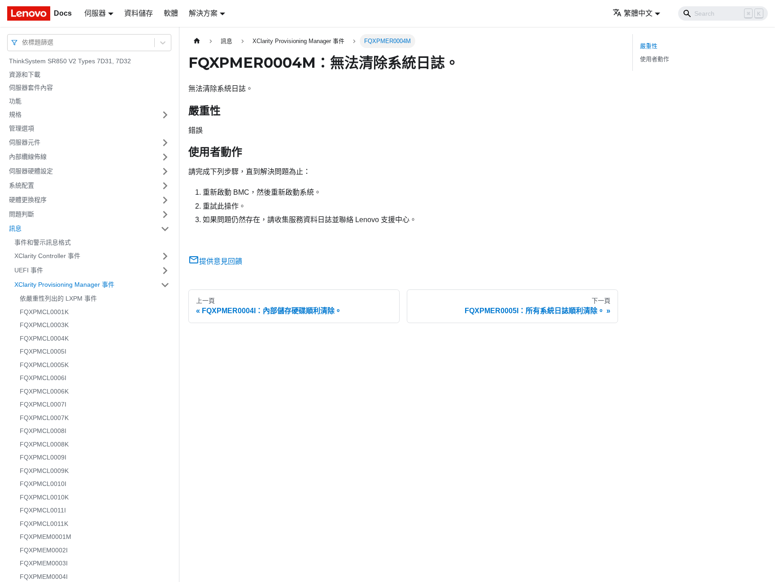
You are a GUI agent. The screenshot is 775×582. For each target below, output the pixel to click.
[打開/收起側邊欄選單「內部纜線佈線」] (165, 157)
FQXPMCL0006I (43, 377)
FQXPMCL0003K (44, 324)
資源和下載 (24, 74)
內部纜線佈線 (28, 156)
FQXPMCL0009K (44, 470)
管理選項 (21, 128)
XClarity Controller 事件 (47, 255)
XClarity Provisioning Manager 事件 (64, 284)
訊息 (15, 228)
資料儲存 (138, 13)
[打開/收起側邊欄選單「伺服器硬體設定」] (165, 171)
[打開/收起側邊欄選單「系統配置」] (165, 186)
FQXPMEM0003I (44, 563)
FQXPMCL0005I (43, 351)
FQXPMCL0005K (44, 364)
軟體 (171, 13)
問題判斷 (21, 214)
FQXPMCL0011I (43, 510)
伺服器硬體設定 (31, 171)
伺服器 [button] (95, 13)
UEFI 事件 (28, 270)
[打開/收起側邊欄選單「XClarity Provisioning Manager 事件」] (165, 285)
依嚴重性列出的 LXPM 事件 (58, 298)
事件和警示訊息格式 (42, 242)
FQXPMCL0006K (44, 391)
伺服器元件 (24, 142)
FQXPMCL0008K (44, 444)
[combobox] (23, 42)
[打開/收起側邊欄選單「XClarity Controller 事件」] (165, 256)
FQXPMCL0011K (44, 523)
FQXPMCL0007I (43, 404)
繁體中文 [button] (638, 13)
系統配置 (21, 185)
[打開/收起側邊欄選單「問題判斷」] (165, 214)
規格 (15, 114)
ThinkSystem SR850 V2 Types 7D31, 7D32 (70, 61)
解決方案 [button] (203, 13)
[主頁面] (196, 41)
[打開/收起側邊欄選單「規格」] (165, 115)
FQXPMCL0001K (44, 311)
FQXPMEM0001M (45, 536)
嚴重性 (648, 46)
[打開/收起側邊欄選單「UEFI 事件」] (165, 270)
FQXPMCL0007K (44, 417)
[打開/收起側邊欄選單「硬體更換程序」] (165, 200)
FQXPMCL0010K (44, 497)
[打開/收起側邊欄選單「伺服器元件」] (165, 143)
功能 (15, 101)
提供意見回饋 (220, 261)
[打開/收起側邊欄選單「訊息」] (165, 229)
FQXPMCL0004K (44, 338)
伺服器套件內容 (31, 87)
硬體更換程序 (28, 199)
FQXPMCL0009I (43, 457)
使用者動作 (654, 59)
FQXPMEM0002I (44, 550)
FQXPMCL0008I (43, 430)
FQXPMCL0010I (43, 483)
